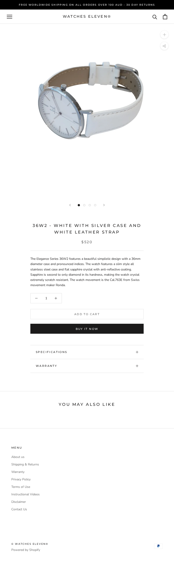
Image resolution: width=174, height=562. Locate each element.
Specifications (51, 352)
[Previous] (70, 205)
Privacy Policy (21, 479)
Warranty (46, 365)
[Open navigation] (9, 17)
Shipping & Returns (25, 464)
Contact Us (19, 509)
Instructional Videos (25, 494)
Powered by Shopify (25, 550)
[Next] (104, 205)
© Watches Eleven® (29, 543)
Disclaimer (18, 502)
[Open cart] (165, 16)
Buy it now (87, 329)
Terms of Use (20, 487)
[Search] (154, 16)
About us (17, 457)
